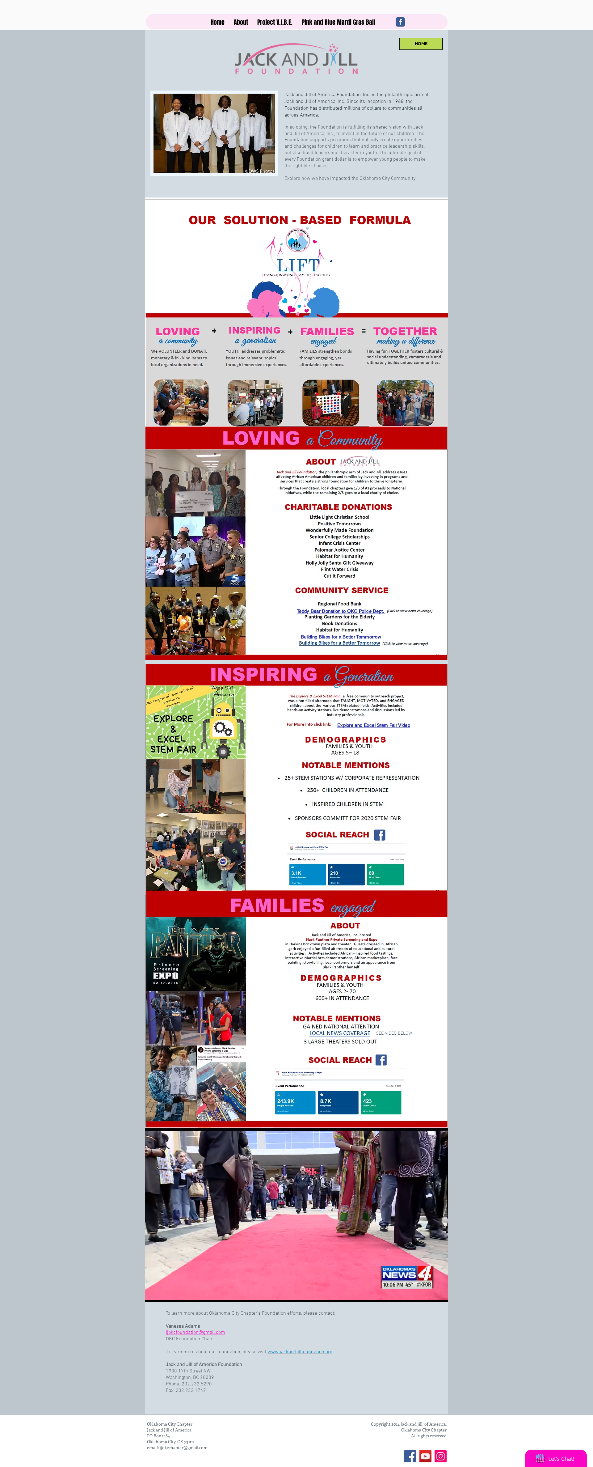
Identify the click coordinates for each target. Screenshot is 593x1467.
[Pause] (153, 1336)
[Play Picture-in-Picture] (429, 1336)
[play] (266, 206)
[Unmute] (164, 1336)
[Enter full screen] (439, 1336)
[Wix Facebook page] (400, 22)
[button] (241, 22)
